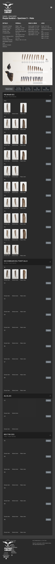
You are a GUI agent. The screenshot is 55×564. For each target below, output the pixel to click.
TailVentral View (46, 88)
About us (13, 545)
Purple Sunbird (12, 16)
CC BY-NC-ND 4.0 (6, 555)
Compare (48, 101)
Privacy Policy (13, 552)
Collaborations (14, 547)
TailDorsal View (37, 88)
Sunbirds (5, 16)
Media (12, 548)
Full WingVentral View (28, 88)
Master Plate (9, 89)
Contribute (13, 551)
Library (12, 544)
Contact (12, 550)
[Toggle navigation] (50, 7)
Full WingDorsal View (18, 88)
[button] (51, 69)
